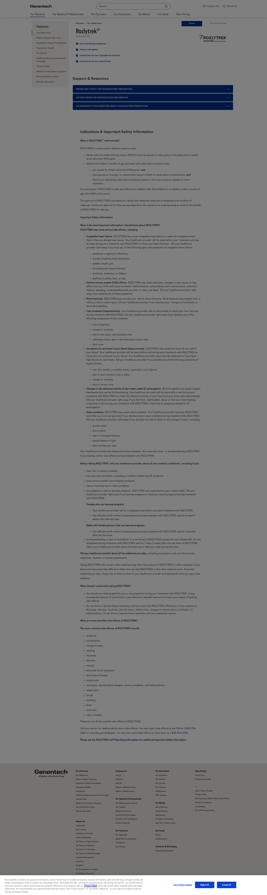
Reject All (204, 885)
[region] (133, 885)
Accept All (226, 885)
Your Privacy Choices (183, 885)
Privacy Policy (91, 886)
